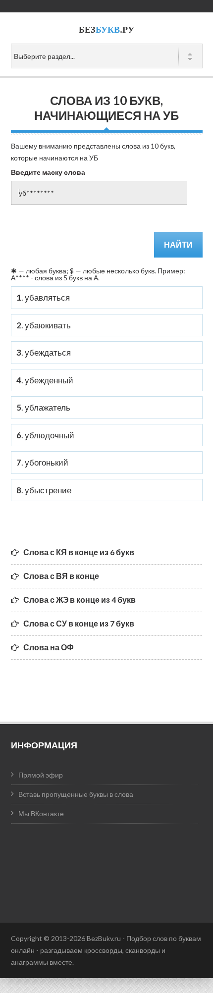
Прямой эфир (40, 775)
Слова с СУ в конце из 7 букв (78, 623)
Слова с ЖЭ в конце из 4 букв (79, 599)
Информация (44, 744)
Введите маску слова (48, 172)
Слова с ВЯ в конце (61, 575)
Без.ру (106, 29)
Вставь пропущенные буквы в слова (75, 794)
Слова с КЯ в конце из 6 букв (78, 552)
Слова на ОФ (48, 647)
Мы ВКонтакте (41, 813)
